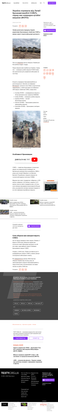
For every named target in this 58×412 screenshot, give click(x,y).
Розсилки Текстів (25, 378)
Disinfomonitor (34, 383)
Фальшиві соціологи (33, 378)
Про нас (23, 373)
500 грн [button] (23, 303)
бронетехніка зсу (17, 324)
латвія (34, 324)
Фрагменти (24, 376)
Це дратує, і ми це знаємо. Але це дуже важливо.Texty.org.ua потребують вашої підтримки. (27, 278)
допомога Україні (27, 324)
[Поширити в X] (23, 26)
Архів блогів (24, 394)
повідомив (20, 62)
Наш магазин (24, 391)
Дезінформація (35, 381)
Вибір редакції (25, 380)
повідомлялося (18, 259)
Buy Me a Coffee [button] (26, 310)
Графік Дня (24, 393)
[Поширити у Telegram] (26, 26)
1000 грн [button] (30, 303)
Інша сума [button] (37, 303)
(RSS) (25, 374)
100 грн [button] (16, 303)
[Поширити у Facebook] (20, 26)
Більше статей (18, 345)
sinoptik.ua (46, 121)
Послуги (33, 376)
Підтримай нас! (25, 389)
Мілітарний (16, 86)
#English (23, 382)
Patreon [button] (16, 310)
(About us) (27, 373)
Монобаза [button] (36, 310)
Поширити (15, 26)
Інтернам (33, 385)
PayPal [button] (16, 313)
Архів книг (24, 396)
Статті (22, 374)
